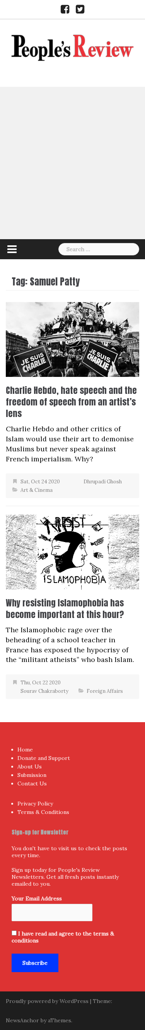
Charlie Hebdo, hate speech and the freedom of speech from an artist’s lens (71, 402)
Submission (31, 775)
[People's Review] (73, 46)
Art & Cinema (36, 490)
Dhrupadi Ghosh (103, 481)
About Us (29, 766)
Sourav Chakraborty (44, 691)
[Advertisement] (72, 163)
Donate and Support (43, 758)
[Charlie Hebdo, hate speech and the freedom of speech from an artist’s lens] (72, 338)
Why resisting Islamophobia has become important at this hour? (65, 608)
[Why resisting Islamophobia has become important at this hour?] (72, 551)
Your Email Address (37, 898)
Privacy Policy (35, 803)
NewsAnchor (22, 1020)
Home (25, 749)
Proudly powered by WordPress (47, 1001)
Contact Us (32, 783)
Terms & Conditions (43, 812)
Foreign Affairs (105, 691)
